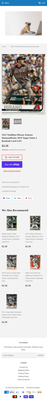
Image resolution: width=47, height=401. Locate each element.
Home (4, 46)
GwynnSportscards (17, 387)
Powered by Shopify (33, 387)
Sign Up (41, 355)
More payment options (12, 171)
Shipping (5, 150)
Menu (7, 3)
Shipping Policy (23, 370)
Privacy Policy (23, 373)
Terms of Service (23, 380)
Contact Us (23, 367)
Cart (43, 3)
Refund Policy (23, 376)
